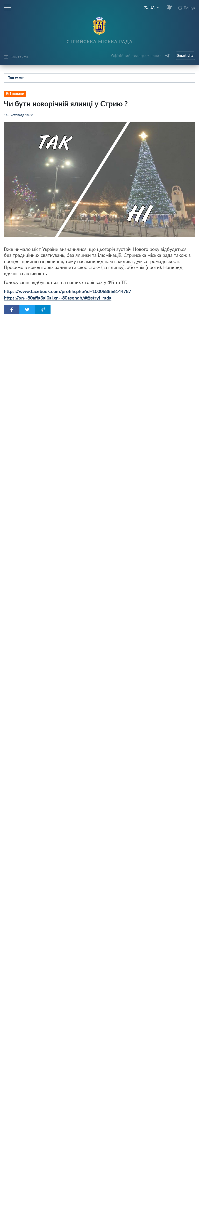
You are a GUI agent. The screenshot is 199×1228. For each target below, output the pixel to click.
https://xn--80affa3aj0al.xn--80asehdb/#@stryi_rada (57, 298)
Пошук (189, 8)
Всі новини (15, 93)
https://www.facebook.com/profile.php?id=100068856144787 (67, 291)
